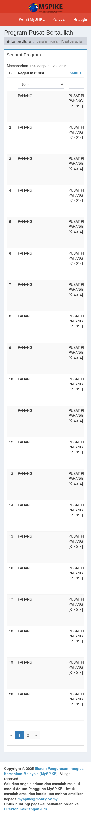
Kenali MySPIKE (32, 19)
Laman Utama (21, 41)
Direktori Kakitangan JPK (25, 808)
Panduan (59, 19)
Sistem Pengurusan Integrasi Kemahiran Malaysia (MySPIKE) (44, 771)
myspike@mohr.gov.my (38, 798)
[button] (5, 19)
